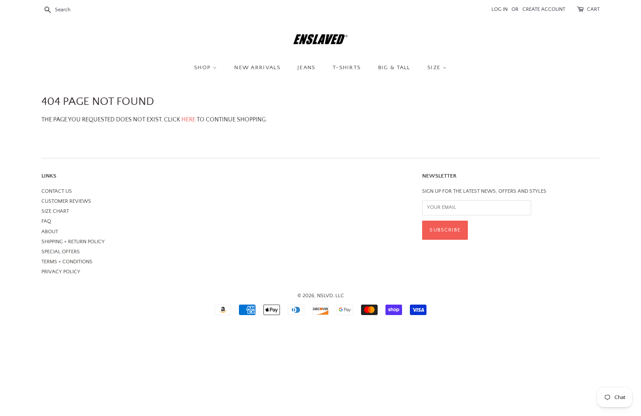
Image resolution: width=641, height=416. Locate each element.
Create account (543, 9)
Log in (499, 9)
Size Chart (55, 211)
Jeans (306, 67)
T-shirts (347, 67)
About (49, 232)
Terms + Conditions (66, 262)
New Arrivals (257, 67)
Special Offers (60, 252)
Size (435, 67)
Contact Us (56, 191)
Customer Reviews (66, 201)
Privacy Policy (60, 272)
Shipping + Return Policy (73, 242)
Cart (593, 9)
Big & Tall (394, 67)
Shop (203, 67)
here (188, 119)
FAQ (46, 221)
